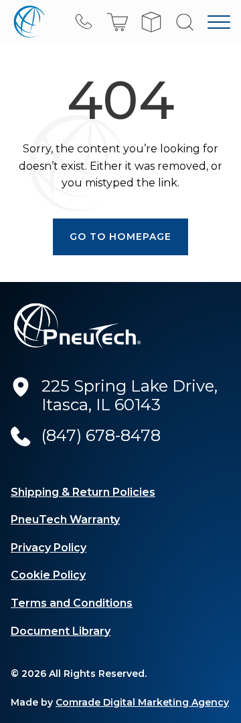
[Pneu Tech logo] (27, 22)
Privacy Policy (48, 547)
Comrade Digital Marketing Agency (142, 702)
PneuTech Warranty (65, 519)
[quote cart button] (151, 22)
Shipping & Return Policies (83, 492)
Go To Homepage (121, 237)
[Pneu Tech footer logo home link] (78, 325)
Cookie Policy (48, 575)
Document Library (60, 631)
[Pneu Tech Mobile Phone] (84, 22)
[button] (118, 22)
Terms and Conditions (72, 603)
